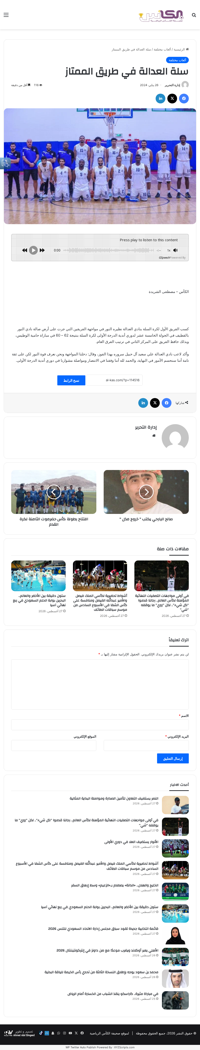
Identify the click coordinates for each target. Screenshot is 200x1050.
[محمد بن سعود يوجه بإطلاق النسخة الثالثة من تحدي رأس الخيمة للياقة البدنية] (175, 979)
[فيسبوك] (184, 98)
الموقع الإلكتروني (85, 736)
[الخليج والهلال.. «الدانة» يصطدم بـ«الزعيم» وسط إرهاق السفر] (175, 892)
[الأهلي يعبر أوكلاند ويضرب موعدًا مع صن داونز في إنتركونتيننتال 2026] (175, 957)
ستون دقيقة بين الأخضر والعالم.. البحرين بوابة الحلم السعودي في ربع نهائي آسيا (39, 600)
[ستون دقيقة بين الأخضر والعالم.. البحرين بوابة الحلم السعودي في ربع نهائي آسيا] (38, 575)
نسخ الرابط (71, 380)
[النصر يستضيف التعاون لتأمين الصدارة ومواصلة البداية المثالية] (175, 805)
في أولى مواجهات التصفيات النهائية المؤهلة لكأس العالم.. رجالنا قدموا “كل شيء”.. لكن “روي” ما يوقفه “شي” (162, 603)
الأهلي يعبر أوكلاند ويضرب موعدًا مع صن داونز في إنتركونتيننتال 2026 (107, 950)
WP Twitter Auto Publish (81, 1047)
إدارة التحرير (172, 85)
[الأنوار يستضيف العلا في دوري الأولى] (175, 848)
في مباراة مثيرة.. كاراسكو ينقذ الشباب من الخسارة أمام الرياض (113, 994)
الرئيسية (180, 49)
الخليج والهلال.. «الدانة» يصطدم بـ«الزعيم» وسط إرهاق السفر (114, 885)
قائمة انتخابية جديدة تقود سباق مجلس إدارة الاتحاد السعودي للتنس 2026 (103, 929)
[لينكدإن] (160, 98)
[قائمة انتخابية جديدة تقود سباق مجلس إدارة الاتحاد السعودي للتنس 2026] (175, 935)
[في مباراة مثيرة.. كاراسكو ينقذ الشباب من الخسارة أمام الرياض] (175, 1000)
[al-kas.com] (161, 14)
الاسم (184, 716)
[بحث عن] (193, 16)
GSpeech (164, 257)
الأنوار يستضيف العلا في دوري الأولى (131, 842)
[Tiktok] (41, 1033)
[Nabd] (47, 1033)
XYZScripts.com (124, 1047)
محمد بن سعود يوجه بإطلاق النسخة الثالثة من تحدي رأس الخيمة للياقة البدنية (101, 972)
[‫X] (172, 98)
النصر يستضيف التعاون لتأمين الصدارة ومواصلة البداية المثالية (114, 798)
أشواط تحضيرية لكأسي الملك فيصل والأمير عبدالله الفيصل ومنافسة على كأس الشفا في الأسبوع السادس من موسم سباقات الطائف (100, 603)
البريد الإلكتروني (177, 736)
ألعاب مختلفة (162, 49)
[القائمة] (6, 16)
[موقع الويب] (154, 436)
